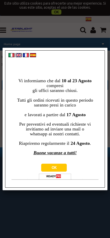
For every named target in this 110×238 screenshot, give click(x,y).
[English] (18, 56)
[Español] (33, 56)
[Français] (25, 56)
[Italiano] (11, 56)
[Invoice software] (53, 177)
